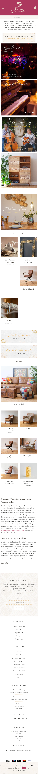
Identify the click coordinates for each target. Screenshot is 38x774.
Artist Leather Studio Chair (9, 482)
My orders (19, 629)
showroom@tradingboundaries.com (19, 750)
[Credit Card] (13, 761)
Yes (24, 768)
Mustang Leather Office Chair (9, 457)
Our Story (19, 652)
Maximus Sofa (19, 404)
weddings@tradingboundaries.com (12, 530)
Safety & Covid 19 (19, 671)
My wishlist (19, 633)
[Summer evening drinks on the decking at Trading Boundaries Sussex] (19, 61)
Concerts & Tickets (19, 664)
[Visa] (29, 761)
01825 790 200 (19, 745)
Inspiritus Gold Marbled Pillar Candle (28, 483)
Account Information (19, 626)
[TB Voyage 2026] (19, 37)
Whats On (19, 655)
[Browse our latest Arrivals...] (19, 351)
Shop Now (19, 407)
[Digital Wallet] (19, 761)
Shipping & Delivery (19, 658)
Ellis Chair (28, 429)
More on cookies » (19, 770)
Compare (19, 636)
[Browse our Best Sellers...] (19, 336)
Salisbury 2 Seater (28, 456)
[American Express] (8, 761)
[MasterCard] (24, 761)
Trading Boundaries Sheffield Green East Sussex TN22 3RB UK (19, 736)
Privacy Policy (19, 674)
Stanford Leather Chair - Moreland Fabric (9, 431)
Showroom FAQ (19, 661)
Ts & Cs (19, 677)
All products (19, 639)
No (28, 768)
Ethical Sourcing (19, 668)
